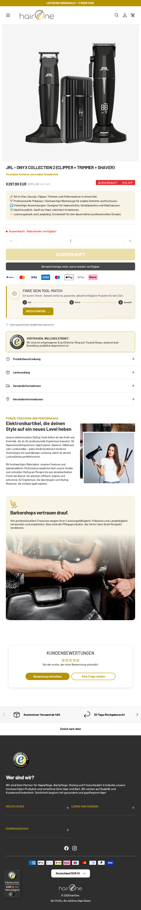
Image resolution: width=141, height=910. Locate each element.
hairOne (74, 895)
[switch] (12, 894)
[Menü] (18, 871)
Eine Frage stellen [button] (93, 676)
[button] (133, 15)
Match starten (38, 311)
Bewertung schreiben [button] (47, 676)
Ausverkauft (70, 254)
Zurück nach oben (70, 728)
